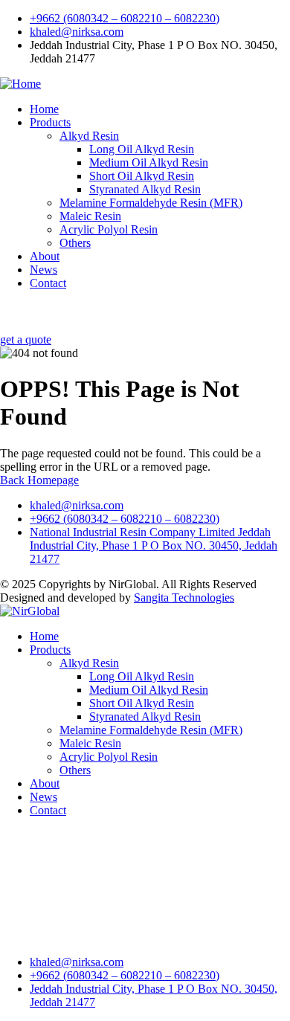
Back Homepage (39, 480)
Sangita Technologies (184, 597)
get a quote (25, 339)
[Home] (20, 83)
